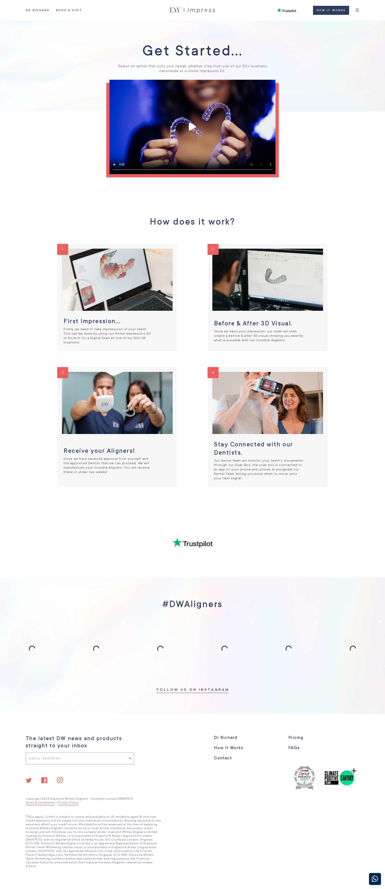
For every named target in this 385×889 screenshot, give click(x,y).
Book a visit (69, 10)
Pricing (295, 737)
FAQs (293, 747)
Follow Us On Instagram (192, 690)
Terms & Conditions (40, 802)
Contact (223, 758)
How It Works (330, 10)
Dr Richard (38, 10)
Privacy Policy (67, 802)
